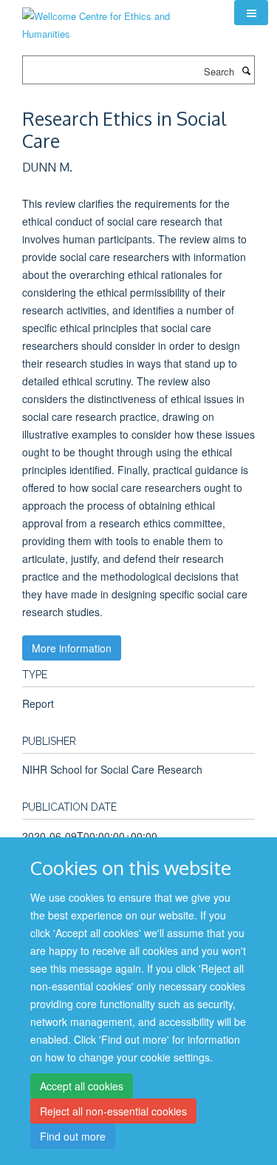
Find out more (73, 1136)
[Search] (246, 70)
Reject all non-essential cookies (113, 1111)
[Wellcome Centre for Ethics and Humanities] (117, 20)
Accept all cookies (81, 1085)
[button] (251, 12)
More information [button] (72, 648)
